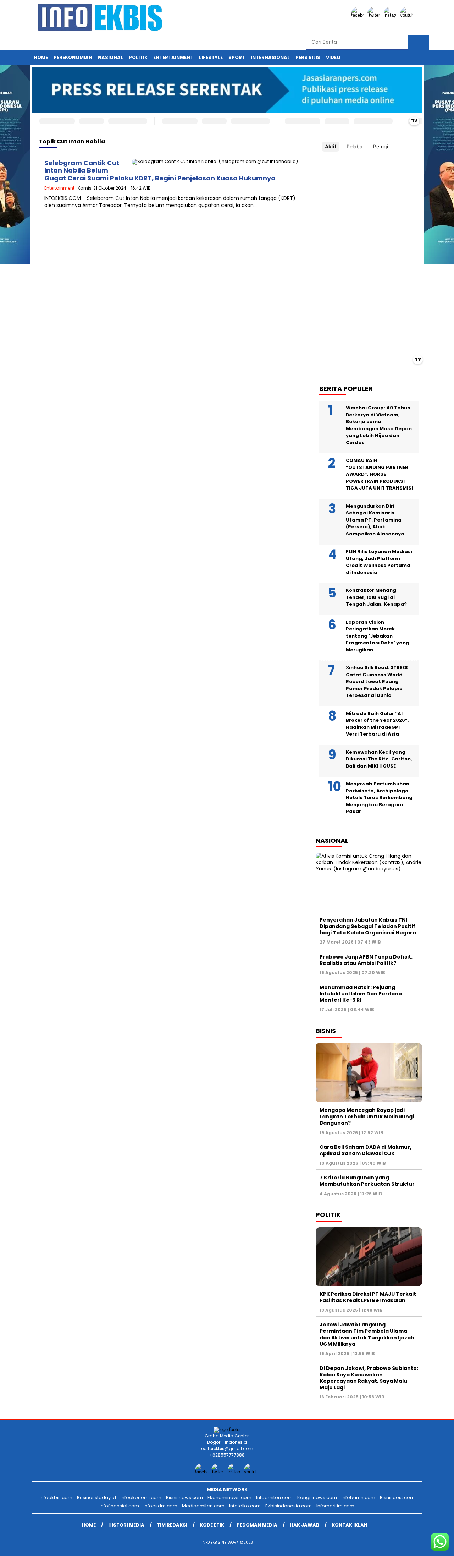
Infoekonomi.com (141, 1497)
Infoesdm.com (160, 1505)
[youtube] (407, 15)
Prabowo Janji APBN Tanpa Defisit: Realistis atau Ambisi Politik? (366, 960)
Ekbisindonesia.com (288, 1505)
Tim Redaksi (172, 1525)
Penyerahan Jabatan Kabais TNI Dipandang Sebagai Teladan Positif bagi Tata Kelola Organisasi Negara (368, 926)
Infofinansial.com (119, 1505)
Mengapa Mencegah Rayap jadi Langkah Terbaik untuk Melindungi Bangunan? (367, 1116)
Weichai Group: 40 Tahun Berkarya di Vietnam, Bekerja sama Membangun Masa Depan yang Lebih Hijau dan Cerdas (379, 425)
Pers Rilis (307, 57)
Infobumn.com (358, 1497)
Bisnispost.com (397, 1497)
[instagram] (391, 15)
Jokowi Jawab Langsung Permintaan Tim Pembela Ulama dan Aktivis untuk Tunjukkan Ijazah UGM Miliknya (367, 1334)
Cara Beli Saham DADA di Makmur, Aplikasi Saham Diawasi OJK (365, 1150)
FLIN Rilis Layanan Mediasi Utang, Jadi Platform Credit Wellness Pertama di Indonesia (379, 562)
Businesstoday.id (96, 1497)
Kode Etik (212, 1525)
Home (41, 57)
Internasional (270, 57)
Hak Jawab (304, 1525)
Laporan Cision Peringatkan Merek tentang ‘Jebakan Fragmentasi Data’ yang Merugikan (377, 636)
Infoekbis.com (56, 1497)
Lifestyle (211, 57)
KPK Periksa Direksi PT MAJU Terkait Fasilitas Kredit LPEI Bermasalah (368, 1297)
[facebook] (358, 15)
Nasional (110, 57)
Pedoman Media (257, 1525)
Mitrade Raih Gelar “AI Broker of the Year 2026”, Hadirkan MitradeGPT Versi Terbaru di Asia (377, 724)
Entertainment (173, 57)
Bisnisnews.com (184, 1497)
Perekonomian (73, 57)
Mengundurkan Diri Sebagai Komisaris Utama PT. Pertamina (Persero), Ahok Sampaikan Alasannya (375, 520)
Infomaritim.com (335, 1505)
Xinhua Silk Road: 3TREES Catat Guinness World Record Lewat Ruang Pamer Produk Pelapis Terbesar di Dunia (377, 681)
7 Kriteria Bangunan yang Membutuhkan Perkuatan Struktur (367, 1181)
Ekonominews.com (229, 1497)
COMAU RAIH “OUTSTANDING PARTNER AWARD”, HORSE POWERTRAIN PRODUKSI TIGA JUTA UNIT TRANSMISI (379, 474)
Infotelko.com (245, 1505)
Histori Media (126, 1525)
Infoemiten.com (274, 1497)
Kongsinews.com (317, 1497)
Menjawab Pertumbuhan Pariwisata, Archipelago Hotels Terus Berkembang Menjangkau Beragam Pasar (379, 797)
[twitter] (374, 15)
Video (333, 57)
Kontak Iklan (349, 1525)
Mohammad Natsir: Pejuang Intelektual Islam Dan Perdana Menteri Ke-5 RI (361, 994)
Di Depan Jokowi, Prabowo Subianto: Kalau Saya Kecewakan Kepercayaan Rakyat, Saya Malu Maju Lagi (369, 1378)
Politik (138, 57)
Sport (236, 57)
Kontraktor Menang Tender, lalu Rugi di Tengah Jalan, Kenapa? (376, 597)
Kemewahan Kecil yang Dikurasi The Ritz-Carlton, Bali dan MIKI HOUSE (379, 759)
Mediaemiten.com (203, 1505)
